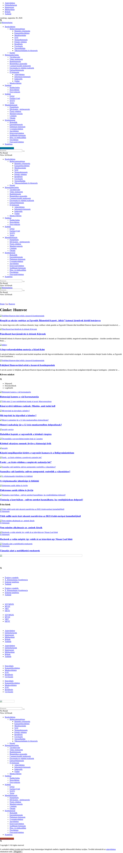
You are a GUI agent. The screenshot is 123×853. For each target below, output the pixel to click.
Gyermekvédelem (16, 129)
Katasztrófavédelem (21, 33)
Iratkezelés (18, 79)
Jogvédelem (14, 131)
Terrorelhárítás (19, 48)
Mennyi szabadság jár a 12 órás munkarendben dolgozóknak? (31, 424)
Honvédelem (14, 90)
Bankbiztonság (15, 61)
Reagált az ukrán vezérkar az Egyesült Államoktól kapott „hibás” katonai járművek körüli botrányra (50, 320)
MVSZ (7, 606)
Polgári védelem (20, 42)
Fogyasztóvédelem (17, 142)
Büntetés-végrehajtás (22, 31)
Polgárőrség (14, 107)
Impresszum (9, 7)
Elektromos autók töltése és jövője (16, 490)
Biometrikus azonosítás (18, 64)
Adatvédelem (10, 3)
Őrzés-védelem (15, 111)
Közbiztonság (10, 120)
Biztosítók (13, 122)
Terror (12, 103)
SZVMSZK (9, 604)
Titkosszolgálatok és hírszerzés (26, 51)
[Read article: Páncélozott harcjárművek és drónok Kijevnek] (61, 329)
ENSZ (12, 96)
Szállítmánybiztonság (18, 135)
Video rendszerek (16, 59)
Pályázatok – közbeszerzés (20, 109)
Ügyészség (18, 46)
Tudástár (8, 14)
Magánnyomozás (16, 114)
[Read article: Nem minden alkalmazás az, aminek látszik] (61, 521)
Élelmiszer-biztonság (17, 127)
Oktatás (12, 118)
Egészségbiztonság (17, 70)
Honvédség (9, 666)
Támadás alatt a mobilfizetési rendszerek (20, 550)
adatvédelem (111, 849)
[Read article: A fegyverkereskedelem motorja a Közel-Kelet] (61, 345)
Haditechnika (15, 88)
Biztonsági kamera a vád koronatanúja (19, 396)
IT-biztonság (14, 72)
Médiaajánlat (10, 9)
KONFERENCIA (7, 148)
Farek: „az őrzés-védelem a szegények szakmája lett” (26, 462)
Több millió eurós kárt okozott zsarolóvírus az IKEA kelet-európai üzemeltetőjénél (40, 516)
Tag (6, 304)
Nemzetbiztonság (21, 40)
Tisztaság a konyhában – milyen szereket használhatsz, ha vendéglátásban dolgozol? (41, 499)
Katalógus (8, 144)
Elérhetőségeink (11, 5)
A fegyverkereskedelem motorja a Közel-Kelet (22, 349)
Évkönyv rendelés (11, 578)
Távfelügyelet (15, 57)
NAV (16, 37)
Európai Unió (15, 98)
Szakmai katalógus (12, 582)
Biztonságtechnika (12, 55)
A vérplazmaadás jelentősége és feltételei (19, 481)
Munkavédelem (15, 83)
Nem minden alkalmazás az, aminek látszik (21, 527)
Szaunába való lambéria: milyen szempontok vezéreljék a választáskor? (35, 471)
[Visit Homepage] (6, 23)
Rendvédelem (10, 27)
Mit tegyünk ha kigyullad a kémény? (18, 415)
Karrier (12, 53)
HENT (7, 611)
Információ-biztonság (22, 77)
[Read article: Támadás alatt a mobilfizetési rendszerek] (61, 544)
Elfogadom (18, 852)
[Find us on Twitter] (1, 20)
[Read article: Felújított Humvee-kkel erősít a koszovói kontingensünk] (61, 360)
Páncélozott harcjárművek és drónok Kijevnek (23, 334)
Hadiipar (8, 85)
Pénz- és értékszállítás (18, 138)
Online (17, 81)
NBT (7, 608)
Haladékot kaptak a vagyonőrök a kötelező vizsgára (26, 434)
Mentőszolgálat (20, 35)
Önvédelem (14, 140)
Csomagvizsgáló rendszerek (20, 66)
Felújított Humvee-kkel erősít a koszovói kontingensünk (27, 365)
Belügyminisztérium (17, 29)
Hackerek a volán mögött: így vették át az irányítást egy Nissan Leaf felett (36, 539)
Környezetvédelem (17, 133)
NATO (12, 101)
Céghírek (13, 116)
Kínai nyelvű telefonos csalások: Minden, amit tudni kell (27, 406)
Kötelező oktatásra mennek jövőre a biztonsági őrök (25, 443)
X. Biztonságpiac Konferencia (16, 580)
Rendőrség (18, 44)
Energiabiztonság (16, 124)
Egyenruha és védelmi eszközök (22, 68)
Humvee (12, 304)
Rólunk (7, 12)
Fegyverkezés (15, 92)
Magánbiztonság (11, 105)
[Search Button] (24, 151)
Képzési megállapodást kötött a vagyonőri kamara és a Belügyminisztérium (37, 453)
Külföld (8, 94)
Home (2, 304)
